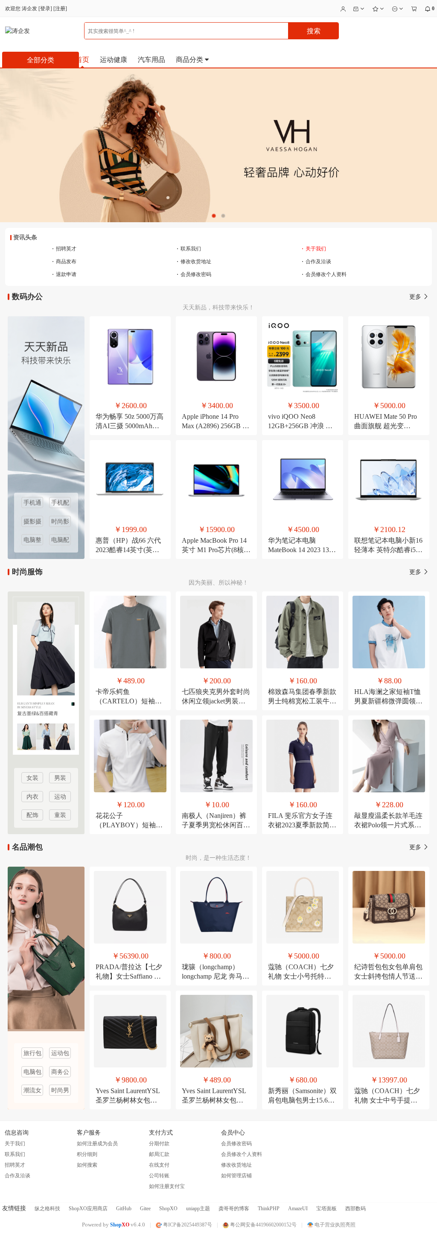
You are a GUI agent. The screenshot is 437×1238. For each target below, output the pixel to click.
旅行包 (32, 1053)
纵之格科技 (47, 1209)
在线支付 (159, 1165)
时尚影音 (60, 522)
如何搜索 (87, 1165)
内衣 (32, 797)
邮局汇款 (159, 1154)
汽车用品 (151, 59)
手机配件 (60, 504)
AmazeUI (298, 1209)
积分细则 (87, 1154)
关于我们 (314, 249)
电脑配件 (60, 541)
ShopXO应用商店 (88, 1209)
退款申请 (64, 274)
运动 (60, 797)
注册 (60, 9)
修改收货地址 (194, 262)
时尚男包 (60, 1091)
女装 (32, 778)
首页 (82, 59)
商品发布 (64, 262)
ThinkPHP (269, 1209)
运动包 (60, 1053)
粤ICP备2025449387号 (187, 1225)
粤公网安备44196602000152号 (263, 1225)
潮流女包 (32, 1091)
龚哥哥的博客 (233, 1209)
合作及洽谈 (316, 262)
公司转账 (159, 1176)
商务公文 (60, 1073)
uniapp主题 (198, 1209)
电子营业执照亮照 (334, 1225)
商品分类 (190, 59)
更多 (416, 297)
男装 (60, 778)
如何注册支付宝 (167, 1186)
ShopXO (168, 1209)
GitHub (123, 1209)
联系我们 (189, 249)
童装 (60, 815)
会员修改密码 (194, 274)
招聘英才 (64, 249)
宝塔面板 (326, 1209)
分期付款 (159, 1144)
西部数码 (355, 1209)
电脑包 (32, 1072)
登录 (45, 9)
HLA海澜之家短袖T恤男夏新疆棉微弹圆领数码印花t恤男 (388, 701)
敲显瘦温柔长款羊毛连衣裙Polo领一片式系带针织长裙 (388, 825)
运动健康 (113, 59)
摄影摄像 (32, 522)
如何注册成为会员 (97, 1144)
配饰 (32, 815)
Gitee (145, 1209)
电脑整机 (32, 541)
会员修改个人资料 (324, 274)
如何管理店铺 (236, 1176)
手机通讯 (32, 504)
